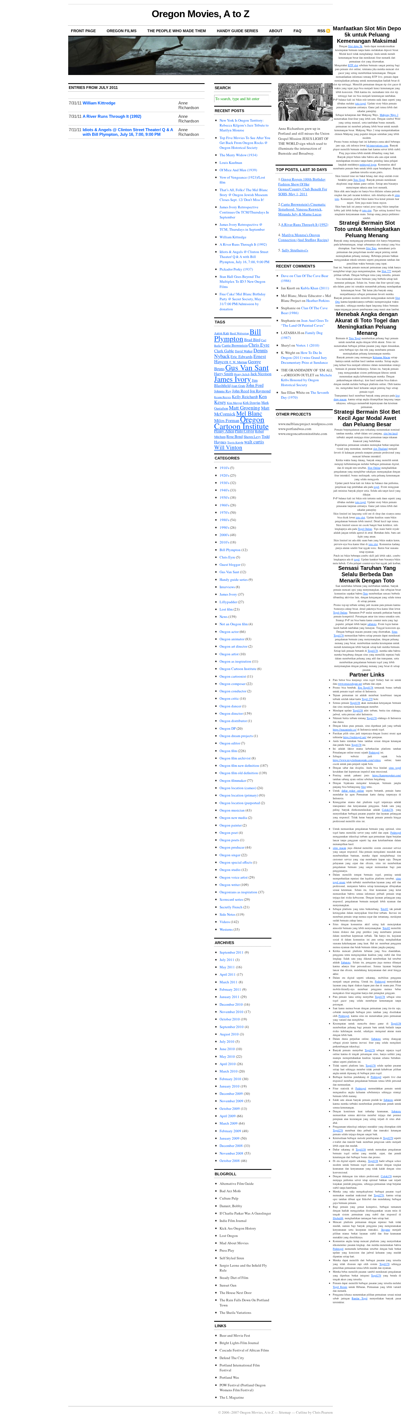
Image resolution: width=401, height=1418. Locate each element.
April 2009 (228, 1115)
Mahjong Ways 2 (389, 115)
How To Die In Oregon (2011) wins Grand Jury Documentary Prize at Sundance (304, 357)
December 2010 (231, 1004)
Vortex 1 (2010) (307, 345)
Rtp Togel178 (365, 687)
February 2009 (230, 1130)
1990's (224, 527)
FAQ (297, 31)
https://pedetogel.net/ (354, 737)
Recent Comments (295, 266)
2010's (224, 542)
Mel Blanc (249, 413)
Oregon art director (233, 646)
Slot (363, 787)
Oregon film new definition (239, 765)
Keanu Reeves (222, 397)
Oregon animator (232, 638)
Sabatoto (346, 962)
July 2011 (227, 959)
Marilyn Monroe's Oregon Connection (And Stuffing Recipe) (303, 237)
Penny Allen (224, 431)
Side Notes (227, 914)
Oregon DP (228, 728)
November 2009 (231, 1100)
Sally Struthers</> (295, 250)
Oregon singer (230, 854)
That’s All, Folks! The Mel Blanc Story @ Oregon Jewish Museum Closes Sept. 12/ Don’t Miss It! (244, 194)
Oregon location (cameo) (238, 787)
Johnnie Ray (222, 391)
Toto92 (384, 909)
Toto (365, 593)
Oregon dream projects (236, 735)
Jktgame (385, 1229)
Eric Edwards (242, 356)
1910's (224, 467)
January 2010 (230, 1086)
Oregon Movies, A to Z (200, 13)
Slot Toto (371, 248)
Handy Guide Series (237, 31)
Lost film (226, 609)
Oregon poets (229, 839)
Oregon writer (230, 884)
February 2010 (230, 1078)
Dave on (287, 275)
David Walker (244, 351)
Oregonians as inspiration (238, 892)
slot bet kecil (391, 433)
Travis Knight (235, 442)
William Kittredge (99, 103)
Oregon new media (233, 817)
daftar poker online (353, 790)
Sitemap (285, 1412)
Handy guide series (234, 579)
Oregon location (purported (240, 802)
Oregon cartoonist (233, 676)
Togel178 (373, 651)
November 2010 (231, 1011)
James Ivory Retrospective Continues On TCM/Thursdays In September (244, 212)
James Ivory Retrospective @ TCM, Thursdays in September (242, 227)
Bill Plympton (237, 334)
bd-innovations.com (377, 145)
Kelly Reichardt (245, 396)
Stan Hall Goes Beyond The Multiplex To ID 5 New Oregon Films (242, 281)
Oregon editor (230, 743)
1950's (224, 497)
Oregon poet (229, 832)
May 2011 (227, 967)
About (276, 31)
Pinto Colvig (244, 431)
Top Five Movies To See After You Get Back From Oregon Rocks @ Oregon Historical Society (245, 142)
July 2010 (227, 1041)
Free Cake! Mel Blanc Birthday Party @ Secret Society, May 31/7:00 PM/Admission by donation (243, 301)
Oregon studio (230, 869)
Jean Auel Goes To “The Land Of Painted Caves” (304, 323)
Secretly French (231, 907)
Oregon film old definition (239, 772)
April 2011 (228, 974)
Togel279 (338, 1130)
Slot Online (374, 468)
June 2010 (227, 1048)
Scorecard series (231, 899)
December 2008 (231, 1145)
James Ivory (232, 379)
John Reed (240, 390)
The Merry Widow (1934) (238, 154)
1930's (224, 482)
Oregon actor (229, 631)
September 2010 (232, 1026)
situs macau (339, 848)
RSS (321, 31)
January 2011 (230, 996)
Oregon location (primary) (239, 795)
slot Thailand (380, 448)
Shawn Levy (252, 436)
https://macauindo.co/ (345, 729)
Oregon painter (231, 825)
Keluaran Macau (381, 357)
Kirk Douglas (252, 403)
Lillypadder (228, 601)
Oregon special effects (236, 862)
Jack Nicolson (260, 373)
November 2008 (231, 1153)
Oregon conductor (233, 691)
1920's (224, 475)
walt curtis (254, 441)
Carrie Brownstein (235, 345)
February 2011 (230, 989)
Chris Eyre (259, 345)
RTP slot (353, 65)
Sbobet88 (338, 1218)
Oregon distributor (233, 720)
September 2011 (232, 952)
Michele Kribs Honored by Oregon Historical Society (306, 379)
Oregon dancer (230, 706)
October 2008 (230, 1160)
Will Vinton (228, 447)
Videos (225, 921)
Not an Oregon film (234, 623)
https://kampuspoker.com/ (386, 775)
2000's (224, 534)
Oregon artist (229, 653)
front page (83, 31)
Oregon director (231, 713)
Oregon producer (232, 847)
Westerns (226, 929)
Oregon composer (233, 683)
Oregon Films (121, 31)
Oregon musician (232, 810)
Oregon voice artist (234, 877)
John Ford (255, 385)
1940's (224, 490)
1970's (224, 512)
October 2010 (230, 1019)
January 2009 (230, 1138)
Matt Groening (244, 407)
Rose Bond (234, 436)
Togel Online (365, 529)
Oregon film (228, 750)
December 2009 (231, 1093)
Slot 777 (386, 271)
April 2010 (228, 1063)
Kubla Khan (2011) (315, 288)
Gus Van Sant (247, 367)
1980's (224, 519)
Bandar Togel (359, 1298)
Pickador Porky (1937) (236, 269)
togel (376, 487)
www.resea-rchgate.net (350, 684)
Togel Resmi (340, 1287)
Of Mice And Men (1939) (238, 169)
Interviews (227, 586)
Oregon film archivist (235, 758)
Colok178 (387, 810)
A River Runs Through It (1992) (112, 116)
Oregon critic (229, 698)
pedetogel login (368, 164)
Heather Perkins (318, 300)
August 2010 (229, 1034)
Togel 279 (367, 699)
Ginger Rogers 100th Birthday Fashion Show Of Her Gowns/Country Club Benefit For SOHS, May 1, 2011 (302, 187)
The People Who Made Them (176, 31)
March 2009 (229, 1123)
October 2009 (230, 1108)
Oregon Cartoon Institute (241, 422)
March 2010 (229, 1071)
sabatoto (371, 624)
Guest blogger (230, 564)
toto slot (367, 210)
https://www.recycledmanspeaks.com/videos (357, 760)
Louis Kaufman (231, 162)
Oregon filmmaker (233, 780)
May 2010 (227, 1056)
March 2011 (229, 982)
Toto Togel (359, 180)
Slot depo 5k (355, 46)
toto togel (360, 103)
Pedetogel (374, 752)
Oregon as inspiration (235, 661)
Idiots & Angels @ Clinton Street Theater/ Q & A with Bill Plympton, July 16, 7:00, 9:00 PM (128, 132)
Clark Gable (224, 350)
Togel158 (355, 703)
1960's (224, 505)
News (224, 616)
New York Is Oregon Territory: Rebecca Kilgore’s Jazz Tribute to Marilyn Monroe (244, 125)
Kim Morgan (234, 403)
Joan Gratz (238, 386)
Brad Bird (252, 339)
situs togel (395, 768)
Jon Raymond (260, 390)
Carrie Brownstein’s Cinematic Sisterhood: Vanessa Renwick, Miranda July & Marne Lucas (302, 209)
